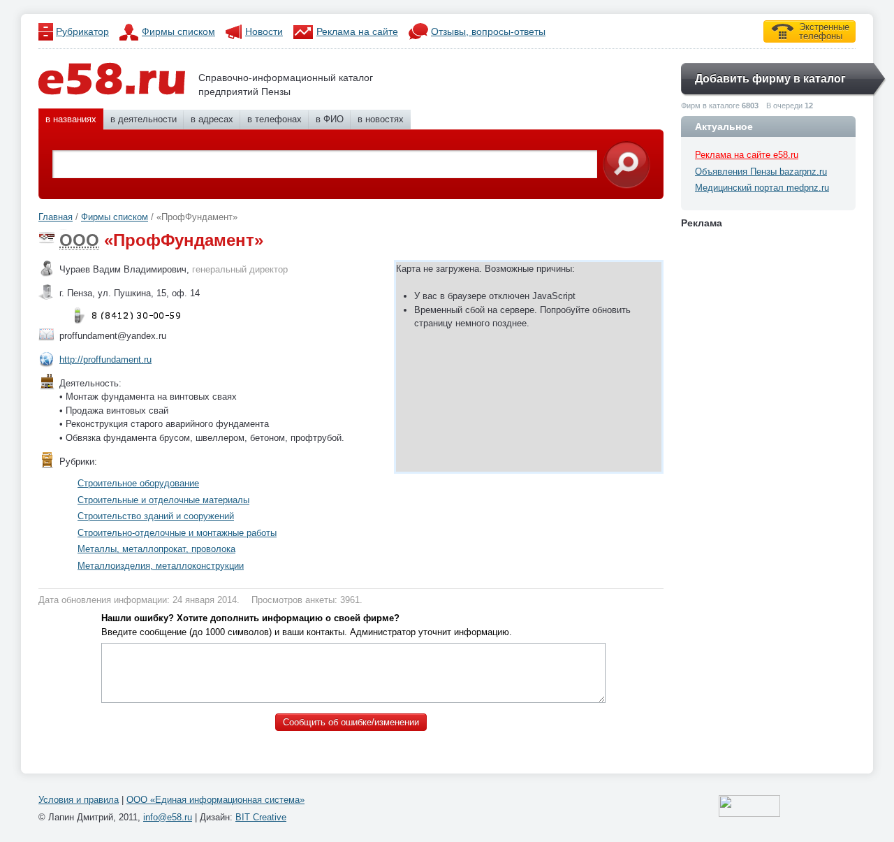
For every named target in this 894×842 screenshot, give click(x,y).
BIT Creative (260, 817)
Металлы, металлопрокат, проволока (156, 549)
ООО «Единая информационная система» (215, 799)
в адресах (212, 119)
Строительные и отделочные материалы (163, 500)
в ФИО (330, 119)
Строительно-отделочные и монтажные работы (177, 533)
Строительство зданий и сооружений (156, 516)
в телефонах (274, 119)
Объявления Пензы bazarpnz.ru (761, 171)
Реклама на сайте (357, 31)
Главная (55, 217)
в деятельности (143, 119)
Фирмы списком (178, 31)
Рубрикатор (82, 31)
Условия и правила (78, 799)
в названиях (70, 119)
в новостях (381, 119)
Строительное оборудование (138, 483)
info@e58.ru (167, 817)
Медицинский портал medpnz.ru (762, 187)
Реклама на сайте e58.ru (746, 155)
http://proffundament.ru (105, 359)
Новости (264, 31)
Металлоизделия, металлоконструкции (161, 565)
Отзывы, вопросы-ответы (488, 31)
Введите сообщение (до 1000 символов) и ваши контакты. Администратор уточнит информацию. (306, 625)
